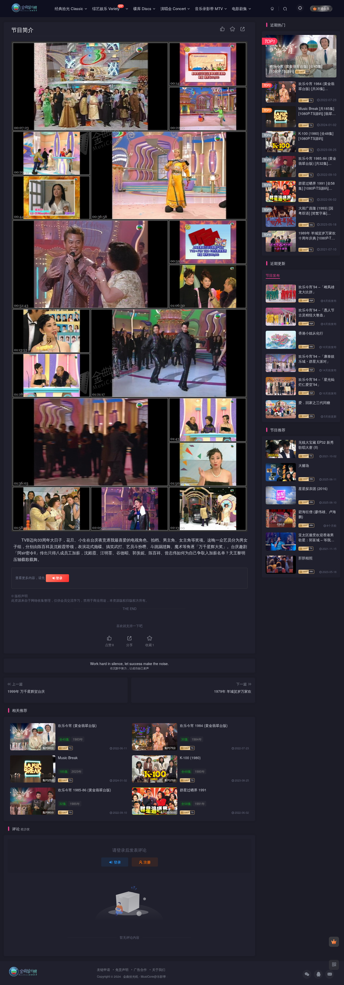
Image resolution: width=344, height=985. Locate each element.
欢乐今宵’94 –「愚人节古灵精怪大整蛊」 (316, 312)
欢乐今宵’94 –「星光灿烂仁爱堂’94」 (316, 382)
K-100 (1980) (190, 757)
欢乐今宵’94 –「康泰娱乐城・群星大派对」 (316, 359)
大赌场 (303, 465)
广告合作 (140, 969)
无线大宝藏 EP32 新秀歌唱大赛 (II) (316, 445)
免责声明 (121, 969)
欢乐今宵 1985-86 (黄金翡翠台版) (84, 789)
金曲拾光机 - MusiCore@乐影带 (144, 976)
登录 (59, 578)
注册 (147, 862)
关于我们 (158, 969)
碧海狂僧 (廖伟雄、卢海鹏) (317, 514)
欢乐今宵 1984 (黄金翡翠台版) (204, 725)
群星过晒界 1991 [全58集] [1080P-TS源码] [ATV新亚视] (316, 188)
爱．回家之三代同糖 (314, 402)
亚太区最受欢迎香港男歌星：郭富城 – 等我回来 (316, 539)
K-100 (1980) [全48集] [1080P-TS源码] (315, 136)
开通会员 (323, 8)
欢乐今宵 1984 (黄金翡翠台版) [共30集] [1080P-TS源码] (316, 88)
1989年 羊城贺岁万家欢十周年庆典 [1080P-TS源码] (317, 237)
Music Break (68, 757)
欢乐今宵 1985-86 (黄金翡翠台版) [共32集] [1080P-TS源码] (317, 163)
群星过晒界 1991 (193, 789)
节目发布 (273, 275)
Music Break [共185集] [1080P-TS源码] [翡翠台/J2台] (316, 113)
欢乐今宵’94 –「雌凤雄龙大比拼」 (316, 289)
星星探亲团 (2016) (313, 488)
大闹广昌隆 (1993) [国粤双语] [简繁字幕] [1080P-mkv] (315, 213)
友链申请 (103, 969)
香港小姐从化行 (310, 333)
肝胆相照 (305, 557)
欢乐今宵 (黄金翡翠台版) (77, 725)
